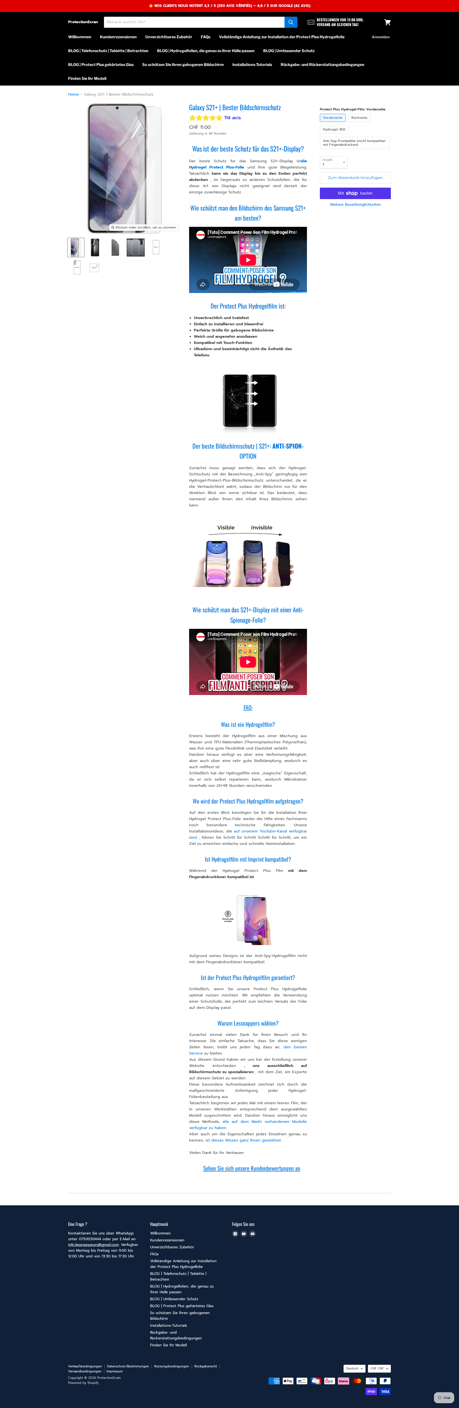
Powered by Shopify (83, 1383)
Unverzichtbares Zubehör (168, 37)
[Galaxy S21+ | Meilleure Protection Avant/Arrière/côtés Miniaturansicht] (94, 267)
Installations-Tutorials (252, 64)
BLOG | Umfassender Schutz (289, 51)
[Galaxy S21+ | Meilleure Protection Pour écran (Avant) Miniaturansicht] (76, 247)
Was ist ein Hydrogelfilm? (248, 724)
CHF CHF (377, 1368)
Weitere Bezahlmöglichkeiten (355, 205)
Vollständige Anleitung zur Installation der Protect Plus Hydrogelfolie (281, 37)
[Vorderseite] (333, 123)
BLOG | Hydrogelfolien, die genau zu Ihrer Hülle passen (206, 51)
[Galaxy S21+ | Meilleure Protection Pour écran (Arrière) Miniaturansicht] (95, 247)
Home (73, 94)
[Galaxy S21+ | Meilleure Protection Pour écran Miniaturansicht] (156, 247)
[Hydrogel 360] (335, 135)
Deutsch (352, 1368)
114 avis (232, 117)
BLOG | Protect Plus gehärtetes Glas (101, 64)
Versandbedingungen (84, 1371)
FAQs (205, 37)
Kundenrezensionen (118, 37)
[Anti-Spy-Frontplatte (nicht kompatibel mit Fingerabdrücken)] (355, 150)
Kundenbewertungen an (275, 1168)
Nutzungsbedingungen (171, 1366)
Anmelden (381, 37)
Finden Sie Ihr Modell (87, 78)
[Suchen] (290, 22)
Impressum (115, 1371)
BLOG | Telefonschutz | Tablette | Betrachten (108, 51)
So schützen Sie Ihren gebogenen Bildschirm (183, 64)
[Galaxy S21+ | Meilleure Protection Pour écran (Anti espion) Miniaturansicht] (115, 247)
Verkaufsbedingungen (85, 1366)
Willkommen (79, 37)
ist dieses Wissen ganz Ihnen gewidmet (243, 1140)
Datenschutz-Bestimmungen (128, 1366)
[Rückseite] (360, 123)
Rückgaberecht (205, 1366)
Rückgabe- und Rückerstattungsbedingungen (322, 64)
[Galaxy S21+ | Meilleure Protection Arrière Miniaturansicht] (77, 267)
